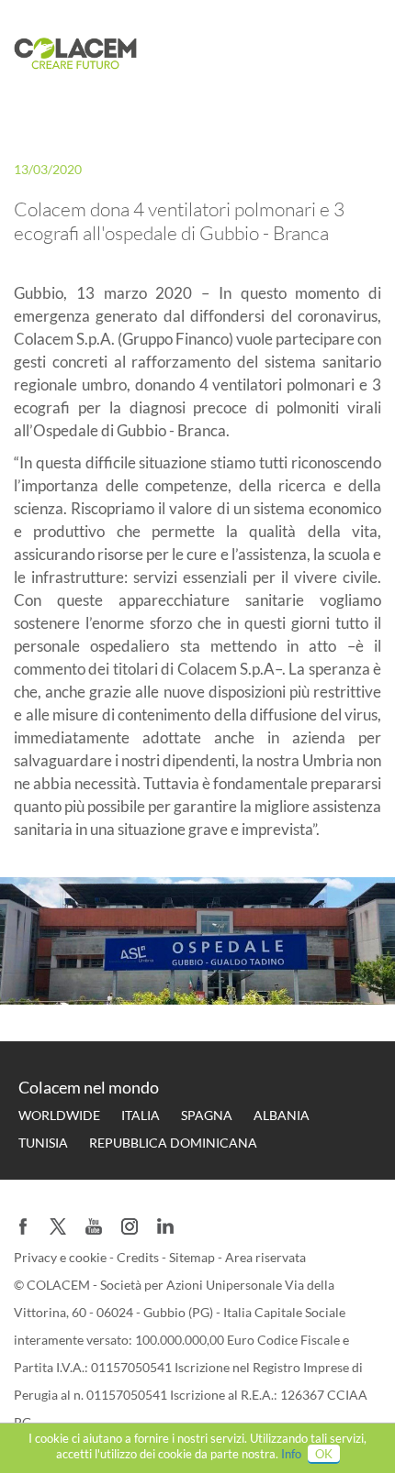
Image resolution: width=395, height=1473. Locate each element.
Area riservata (265, 1257)
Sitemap (193, 1257)
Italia (140, 1115)
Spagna (206, 1115)
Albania (282, 1115)
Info (291, 1453)
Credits (139, 1257)
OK (324, 1453)
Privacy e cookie (61, 1257)
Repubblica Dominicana (173, 1142)
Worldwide (59, 1115)
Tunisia (43, 1142)
